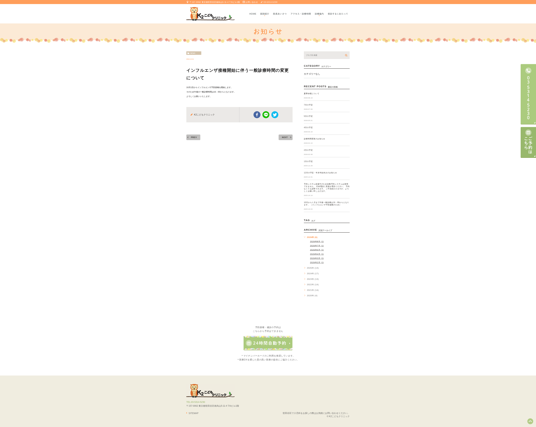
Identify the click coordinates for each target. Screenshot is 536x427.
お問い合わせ (252, 2)
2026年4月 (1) (317, 254)
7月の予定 (308, 105)
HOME (252, 14)
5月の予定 (308, 116)
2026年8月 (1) (317, 241)
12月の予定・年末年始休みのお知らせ (320, 173)
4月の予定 (308, 127)
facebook (256, 114)
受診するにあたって (338, 14)
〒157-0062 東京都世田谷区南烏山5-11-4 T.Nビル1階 (215, 2)
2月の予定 (308, 150)
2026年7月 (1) (317, 245)
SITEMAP (193, 413)
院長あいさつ (280, 14)
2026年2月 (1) (317, 262)
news (192, 53)
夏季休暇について (311, 94)
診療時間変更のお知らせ (314, 139)
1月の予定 (308, 161)
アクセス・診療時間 (300, 14)
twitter (274, 114)
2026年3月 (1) (317, 258)
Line (265, 114)
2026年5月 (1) (317, 250)
